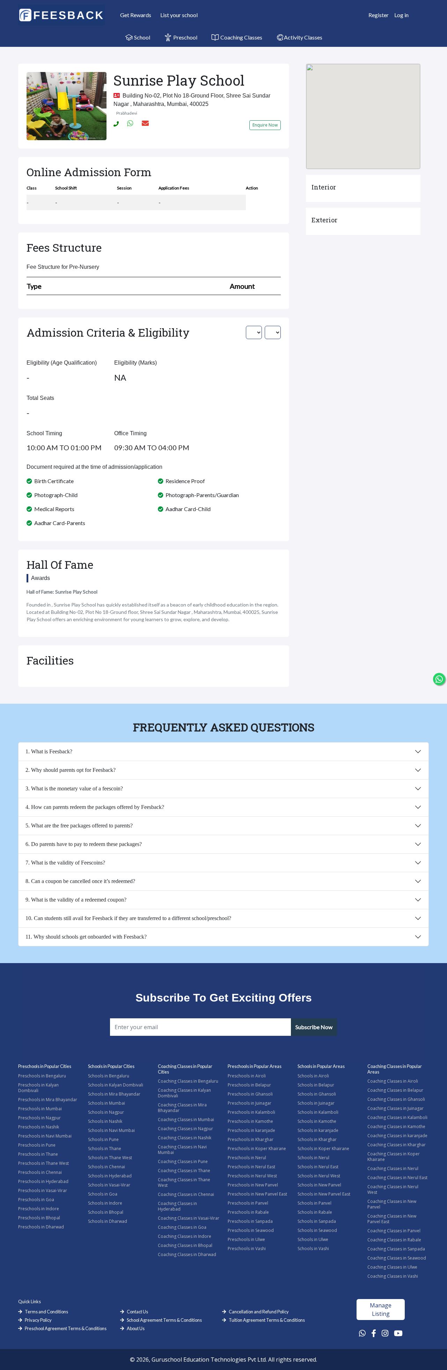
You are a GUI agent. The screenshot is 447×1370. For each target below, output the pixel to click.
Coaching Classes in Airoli (392, 1081)
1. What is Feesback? (48, 751)
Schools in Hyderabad (110, 1176)
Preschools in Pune (37, 1145)
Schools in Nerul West (319, 1176)
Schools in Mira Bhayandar (114, 1094)
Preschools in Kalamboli (251, 1112)
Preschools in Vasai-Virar (42, 1190)
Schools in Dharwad (107, 1221)
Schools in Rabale (315, 1212)
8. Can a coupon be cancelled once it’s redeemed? (80, 881)
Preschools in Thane (38, 1154)
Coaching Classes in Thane (184, 1171)
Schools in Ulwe (313, 1239)
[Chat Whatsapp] (439, 679)
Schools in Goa (102, 1194)
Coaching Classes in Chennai (186, 1194)
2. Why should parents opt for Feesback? (70, 770)
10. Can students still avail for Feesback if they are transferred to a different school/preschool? (128, 918)
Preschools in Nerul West (252, 1176)
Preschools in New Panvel (253, 1185)
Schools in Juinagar (316, 1103)
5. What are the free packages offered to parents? (79, 826)
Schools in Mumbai (106, 1103)
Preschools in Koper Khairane (257, 1149)
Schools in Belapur (316, 1085)
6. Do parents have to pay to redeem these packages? (83, 844)
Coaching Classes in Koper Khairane (393, 1156)
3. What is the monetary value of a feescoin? (74, 788)
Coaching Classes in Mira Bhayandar (182, 1107)
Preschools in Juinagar (249, 1103)
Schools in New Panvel (319, 1185)
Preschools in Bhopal (39, 1218)
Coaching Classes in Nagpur (185, 1129)
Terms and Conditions (46, 1311)
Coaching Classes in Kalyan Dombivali (184, 1093)
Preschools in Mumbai (40, 1109)
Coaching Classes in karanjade (397, 1136)
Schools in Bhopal (105, 1212)
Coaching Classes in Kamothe (396, 1126)
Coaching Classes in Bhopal (185, 1245)
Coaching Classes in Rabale (394, 1240)
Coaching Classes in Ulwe (392, 1267)
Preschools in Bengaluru (42, 1076)
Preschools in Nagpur (39, 1118)
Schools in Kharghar (317, 1139)
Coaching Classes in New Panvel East (391, 1219)
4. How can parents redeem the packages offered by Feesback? (94, 807)
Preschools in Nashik (38, 1127)
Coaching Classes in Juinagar (395, 1108)
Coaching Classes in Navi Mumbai (182, 1149)
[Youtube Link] (398, 1333)
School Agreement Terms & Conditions (164, 1320)
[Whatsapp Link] (362, 1333)
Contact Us (137, 1311)
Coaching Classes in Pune (183, 1161)
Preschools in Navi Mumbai (45, 1136)
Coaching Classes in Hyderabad (177, 1206)
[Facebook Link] (373, 1333)
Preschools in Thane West (43, 1163)
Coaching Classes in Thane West (184, 1182)
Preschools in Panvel (248, 1203)
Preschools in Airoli (247, 1076)
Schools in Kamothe (317, 1121)
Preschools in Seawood (251, 1230)
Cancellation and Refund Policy (259, 1311)
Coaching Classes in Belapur (395, 1090)
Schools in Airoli (313, 1076)
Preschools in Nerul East (251, 1167)
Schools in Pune (103, 1139)
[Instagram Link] (385, 1333)
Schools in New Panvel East (324, 1194)
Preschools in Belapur (249, 1085)
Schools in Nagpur (106, 1112)
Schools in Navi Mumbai (111, 1130)
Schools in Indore (105, 1203)
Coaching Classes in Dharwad (187, 1254)
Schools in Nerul (313, 1158)
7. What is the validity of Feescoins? (65, 863)
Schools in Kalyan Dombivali (115, 1085)
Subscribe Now (313, 1027)
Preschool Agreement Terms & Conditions (66, 1328)
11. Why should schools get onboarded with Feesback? (86, 937)
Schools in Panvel (314, 1203)
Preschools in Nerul (247, 1158)
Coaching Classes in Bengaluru (188, 1081)
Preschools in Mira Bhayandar (47, 1100)
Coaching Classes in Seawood (396, 1258)
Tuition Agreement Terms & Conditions (267, 1320)
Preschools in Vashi (247, 1248)
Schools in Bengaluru (108, 1076)
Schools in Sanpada (317, 1221)
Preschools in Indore (38, 1209)
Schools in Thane (104, 1149)
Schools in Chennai (106, 1167)
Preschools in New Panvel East (257, 1194)
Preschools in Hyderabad (43, 1181)
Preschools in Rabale (248, 1212)
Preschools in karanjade (251, 1130)
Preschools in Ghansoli (250, 1094)
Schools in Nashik (105, 1121)
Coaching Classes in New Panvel (391, 1204)
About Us (136, 1328)
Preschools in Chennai (40, 1172)
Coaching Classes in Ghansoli (396, 1099)
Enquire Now (265, 125)
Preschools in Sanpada (250, 1221)
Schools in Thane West (110, 1158)
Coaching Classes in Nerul (392, 1168)
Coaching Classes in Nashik (184, 1138)
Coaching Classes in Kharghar (396, 1145)
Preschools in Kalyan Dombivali (38, 1087)
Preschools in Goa (36, 1200)
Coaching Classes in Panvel (393, 1231)
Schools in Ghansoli (317, 1094)
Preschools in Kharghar (250, 1139)
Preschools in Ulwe (246, 1239)
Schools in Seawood (317, 1230)
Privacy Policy (38, 1320)
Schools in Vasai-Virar (109, 1185)
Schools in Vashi (313, 1248)
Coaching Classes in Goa (182, 1227)
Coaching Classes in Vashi (392, 1276)
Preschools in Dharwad (41, 1227)
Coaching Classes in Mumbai (186, 1119)
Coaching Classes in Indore (184, 1236)
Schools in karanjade (318, 1130)
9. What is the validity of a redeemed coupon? (75, 900)
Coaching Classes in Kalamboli (397, 1117)
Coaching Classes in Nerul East (397, 1178)
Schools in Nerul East (318, 1167)
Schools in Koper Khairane (323, 1149)
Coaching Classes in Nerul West (392, 1189)
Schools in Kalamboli (318, 1112)
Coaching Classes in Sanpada (396, 1249)
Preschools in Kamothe (250, 1121)
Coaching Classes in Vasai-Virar (188, 1218)
